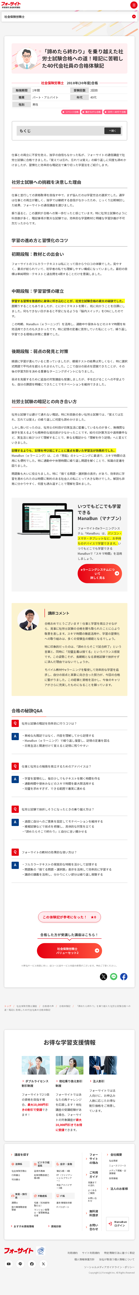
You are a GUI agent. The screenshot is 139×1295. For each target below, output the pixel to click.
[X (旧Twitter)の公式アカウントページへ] (43, 1264)
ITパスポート (62, 1206)
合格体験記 (65, 1005)
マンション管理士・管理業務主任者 (41, 1212)
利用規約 (73, 1253)
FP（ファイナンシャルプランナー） (64, 1177)
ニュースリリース (117, 1165)
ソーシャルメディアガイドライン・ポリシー (109, 1267)
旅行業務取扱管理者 (19, 1208)
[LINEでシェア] (113, 976)
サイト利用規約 (91, 1253)
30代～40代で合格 (117, 111)
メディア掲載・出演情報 (117, 1172)
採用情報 (113, 1178)
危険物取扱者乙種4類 (41, 1176)
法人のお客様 (119, 1188)
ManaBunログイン (120, 1224)
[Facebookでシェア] (123, 976)
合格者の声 (48, 1005)
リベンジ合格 (72, 111)
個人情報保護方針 (84, 1259)
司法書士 (16, 1179)
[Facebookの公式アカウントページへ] (32, 1264)
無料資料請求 (93, 1213)
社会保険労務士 (14, 16)
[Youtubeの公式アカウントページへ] (8, 1264)
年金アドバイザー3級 (64, 1186)
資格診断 (56, 1226)
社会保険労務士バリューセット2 (67, 950)
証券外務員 (39, 1170)
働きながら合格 (93, 111)
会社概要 (116, 1154)
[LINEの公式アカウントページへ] (20, 1264)
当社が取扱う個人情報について (117, 1259)
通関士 (15, 1202)
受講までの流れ (92, 1184)
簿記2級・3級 (63, 1170)
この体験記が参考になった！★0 (69, 917)
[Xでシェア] (103, 976)
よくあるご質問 (92, 1192)
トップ (7, 1005)
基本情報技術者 (64, 1202)
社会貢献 (113, 1160)
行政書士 (16, 1174)
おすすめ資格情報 (24, 1226)
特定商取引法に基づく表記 (119, 1253)
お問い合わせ (92, 1199)
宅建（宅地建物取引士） (41, 1204)
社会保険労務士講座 (26, 1005)
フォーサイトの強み (93, 1158)
